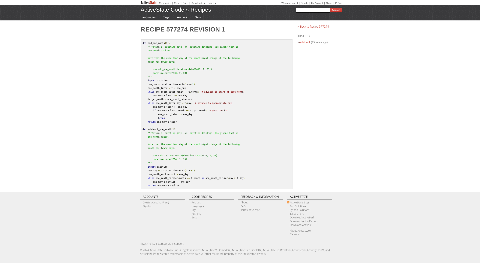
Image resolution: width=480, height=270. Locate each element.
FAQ (243, 206)
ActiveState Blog (299, 202)
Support (179, 243)
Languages (148, 17)
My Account (317, 3)
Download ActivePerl (302, 217)
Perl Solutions (298, 206)
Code (177, 3)
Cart (340, 3)
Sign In (304, 3)
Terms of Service (250, 210)
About (244, 202)
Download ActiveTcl (301, 225)
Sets (198, 17)
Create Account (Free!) (156, 202)
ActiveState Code (162, 10)
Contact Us (164, 243)
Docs (185, 3)
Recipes (200, 10)
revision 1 (304, 42)
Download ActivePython (303, 221)
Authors (182, 17)
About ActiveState (300, 230)
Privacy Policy (147, 243)
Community (165, 3)
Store (329, 3)
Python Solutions (300, 210)
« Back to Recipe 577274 (313, 26)
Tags (166, 17)
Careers (294, 234)
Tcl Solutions (297, 213)
